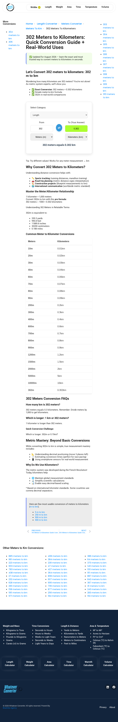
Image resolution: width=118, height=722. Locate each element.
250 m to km (41, 514)
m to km (34, 506)
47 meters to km (57, 565)
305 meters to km (108, 47)
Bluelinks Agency (10, 708)
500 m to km (41, 517)
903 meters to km (18, 565)
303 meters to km (108, 27)
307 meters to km (108, 67)
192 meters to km (96, 595)
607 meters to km (57, 579)
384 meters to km (57, 559)
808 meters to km (57, 575)
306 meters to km (14, 45)
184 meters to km (57, 595)
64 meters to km (96, 559)
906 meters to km (57, 582)
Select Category (38, 107)
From (41, 122)
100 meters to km (96, 569)
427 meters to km (57, 569)
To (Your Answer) (76, 122)
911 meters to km (96, 572)
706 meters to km (57, 585)
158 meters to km (18, 589)
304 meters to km (14, 35)
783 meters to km (18, 569)
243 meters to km (96, 589)
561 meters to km (18, 592)
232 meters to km (18, 579)
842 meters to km (96, 579)
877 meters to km (57, 589)
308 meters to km (108, 77)
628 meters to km (18, 582)
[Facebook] (114, 687)
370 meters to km (96, 562)
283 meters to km (96, 592)
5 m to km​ (40, 512)
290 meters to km (18, 585)
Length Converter (47, 23)
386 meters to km (96, 556)
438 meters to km (18, 572)
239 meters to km (57, 562)
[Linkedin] (107, 687)
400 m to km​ (41, 520)
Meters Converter (71, 23)
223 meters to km (18, 562)
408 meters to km (57, 556)
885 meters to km (18, 556)
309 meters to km (108, 87)
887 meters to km (96, 575)
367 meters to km (96, 582)
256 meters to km (57, 592)
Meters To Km (34, 28)
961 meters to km (18, 559)
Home (29, 23)
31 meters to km (96, 585)
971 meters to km (18, 595)
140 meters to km (96, 565)
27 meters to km (17, 575)
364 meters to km (57, 572)
